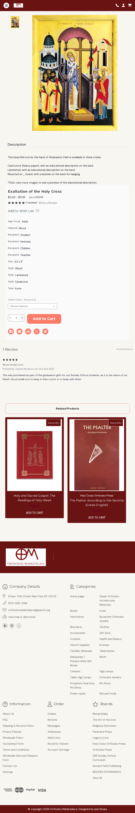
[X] (37, 331)
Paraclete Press (102, 732)
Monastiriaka (100, 714)
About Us (8, 714)
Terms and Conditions (16, 750)
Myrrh (102, 657)
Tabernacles (106, 651)
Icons (102, 611)
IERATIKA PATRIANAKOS (107, 772)
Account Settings (58, 750)
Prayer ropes (77, 693)
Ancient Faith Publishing (107, 766)
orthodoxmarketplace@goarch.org (29, 610)
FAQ (5, 720)
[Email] (19, 331)
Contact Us (10, 766)
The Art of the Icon (104, 720)
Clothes (104, 627)
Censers (75, 671)
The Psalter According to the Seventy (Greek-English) (97, 503)
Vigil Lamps (106, 671)
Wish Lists (54, 738)
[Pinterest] (45, 331)
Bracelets (76, 627)
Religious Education (104, 726)
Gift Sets (105, 633)
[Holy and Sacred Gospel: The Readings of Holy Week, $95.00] (34, 455)
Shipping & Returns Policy (18, 726)
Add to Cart (34, 512)
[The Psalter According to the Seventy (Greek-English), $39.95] (97, 455)
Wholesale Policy (13, 738)
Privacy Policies (12, 732)
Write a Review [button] (48, 203)
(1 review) (31, 202)
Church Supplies (80, 645)
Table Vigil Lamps (80, 677)
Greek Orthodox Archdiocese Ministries (109, 601)
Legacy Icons (101, 738)
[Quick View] (57, 422)
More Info (54, 422)
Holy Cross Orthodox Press (109, 744)
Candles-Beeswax (81, 651)
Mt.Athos (105, 683)
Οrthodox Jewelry (110, 677)
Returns (52, 720)
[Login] (124, 5)
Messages (54, 726)
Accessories (77, 633)
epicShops (100, 809)
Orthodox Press (102, 750)
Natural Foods (107, 693)
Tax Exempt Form (13, 744)
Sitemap (8, 772)
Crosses (75, 639)
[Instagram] (11, 625)
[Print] (28, 331)
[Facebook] (11, 331)
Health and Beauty (110, 639)
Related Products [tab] (67, 408)
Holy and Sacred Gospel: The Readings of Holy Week (35, 498)
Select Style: (22, 299)
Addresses (54, 732)
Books (74, 611)
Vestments (77, 617)
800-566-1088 (17, 603)
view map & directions (22, 617)
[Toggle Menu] (6, 5)
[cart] (129, 5)
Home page (77, 596)
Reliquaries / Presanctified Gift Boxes (81, 661)
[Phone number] (118, 5)
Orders (52, 714)
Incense (104, 645)
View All (97, 778)
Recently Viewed (58, 744)
